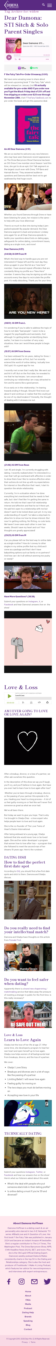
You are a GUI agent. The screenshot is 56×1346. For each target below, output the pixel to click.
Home (28, 1291)
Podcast (28, 1308)
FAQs (28, 1300)
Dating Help (28, 1312)
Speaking (28, 1321)
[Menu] (48, 5)
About (28, 1295)
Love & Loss (21, 687)
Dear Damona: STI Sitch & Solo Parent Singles (26, 24)
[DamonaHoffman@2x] (15, 5)
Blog (28, 1325)
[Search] (42, 5)
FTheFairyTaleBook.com (37, 97)
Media (28, 1304)
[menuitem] (42, 5)
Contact (28, 1329)
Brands (28, 1316)
